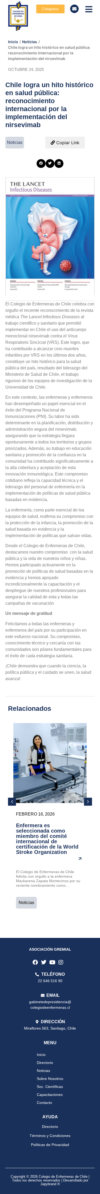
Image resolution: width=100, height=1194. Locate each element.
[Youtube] (52, 962)
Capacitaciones (50, 1094)
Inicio (13, 41)
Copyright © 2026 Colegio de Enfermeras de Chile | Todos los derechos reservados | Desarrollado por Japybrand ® (50, 1180)
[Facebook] (35, 962)
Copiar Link (67, 142)
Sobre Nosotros (50, 1078)
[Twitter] (43, 962)
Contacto (44, 1102)
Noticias (29, 41)
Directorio (45, 1062)
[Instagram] (61, 962)
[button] (41, 163)
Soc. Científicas (50, 1086)
